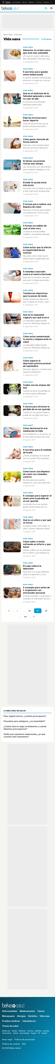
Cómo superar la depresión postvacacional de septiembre (37, 363)
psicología (24, 1033)
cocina (30, 1031)
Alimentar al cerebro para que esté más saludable (36, 51)
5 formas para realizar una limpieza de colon (37, 205)
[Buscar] (46, 8)
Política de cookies (11, 1044)
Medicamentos (27, 1011)
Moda (24, 2)
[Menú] (51, 8)
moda (14, 1031)
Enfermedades (9, 1011)
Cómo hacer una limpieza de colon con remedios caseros (36, 474)
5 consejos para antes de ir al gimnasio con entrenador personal (36, 590)
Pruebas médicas (11, 1021)
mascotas (6, 1033)
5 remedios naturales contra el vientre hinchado (37, 273)
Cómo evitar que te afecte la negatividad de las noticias (37, 250)
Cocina (39, 2)
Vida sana (28, 47)
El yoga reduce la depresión (32, 567)
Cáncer (41, 1011)
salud (15, 1033)
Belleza (31, 2)
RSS (24, 1044)
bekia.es (6, 1031)
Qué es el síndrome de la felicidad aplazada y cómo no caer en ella (37, 96)
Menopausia (8, 1016)
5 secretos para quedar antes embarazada (35, 73)
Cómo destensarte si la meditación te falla (35, 429)
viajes (44, 1033)
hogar (33, 1033)
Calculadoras (29, 1021)
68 (46, 611)
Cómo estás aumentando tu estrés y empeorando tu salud (37, 339)
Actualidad (16, 2)
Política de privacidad (24, 1039)
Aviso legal (7, 1039)
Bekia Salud (8, 35)
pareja (46, 1031)
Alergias (21, 1016)
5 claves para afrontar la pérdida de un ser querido (36, 408)
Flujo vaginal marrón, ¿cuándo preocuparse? (24, 716)
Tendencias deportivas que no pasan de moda (35, 294)
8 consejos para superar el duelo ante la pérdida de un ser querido (37, 498)
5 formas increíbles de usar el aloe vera (35, 227)
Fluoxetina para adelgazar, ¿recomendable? (24, 721)
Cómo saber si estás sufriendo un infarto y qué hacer (37, 544)
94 (25, 617)
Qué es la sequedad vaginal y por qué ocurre (36, 316)
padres (38, 1031)
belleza (22, 1031)
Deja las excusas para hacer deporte (34, 119)
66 (29, 611)
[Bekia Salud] (10, 8)
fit (39, 1033)
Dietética (32, 1016)
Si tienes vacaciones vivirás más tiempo (34, 162)
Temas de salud (10, 1026)
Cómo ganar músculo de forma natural (36, 140)
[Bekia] (6, 2)
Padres (46, 2)
